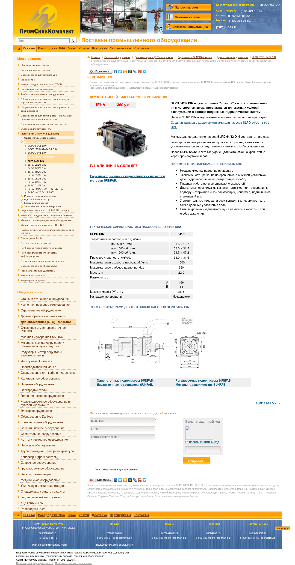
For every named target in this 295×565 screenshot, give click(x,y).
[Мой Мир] (130, 70)
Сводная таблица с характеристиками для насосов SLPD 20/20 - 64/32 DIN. (220, 124)
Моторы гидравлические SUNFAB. (201, 384)
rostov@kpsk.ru (257, 533)
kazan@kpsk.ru (169, 533)
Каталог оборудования (117, 57)
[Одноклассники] (125, 70)
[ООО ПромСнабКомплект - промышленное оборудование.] (46, 19)
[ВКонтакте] (115, 70)
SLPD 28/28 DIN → (268, 403)
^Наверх (282, 528)
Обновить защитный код (202, 441)
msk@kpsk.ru (114, 533)
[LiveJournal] (135, 70)
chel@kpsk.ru (213, 533)
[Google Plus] (139, 70)
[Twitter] (120, 70)
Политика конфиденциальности (48, 544)
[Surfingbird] (144, 70)
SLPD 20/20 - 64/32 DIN (264, 57)
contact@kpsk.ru (48, 533)
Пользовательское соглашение (114, 544)
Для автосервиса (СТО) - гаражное (154, 57)
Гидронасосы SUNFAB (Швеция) (195, 57)
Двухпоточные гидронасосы (232, 57)
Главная (95, 57)
